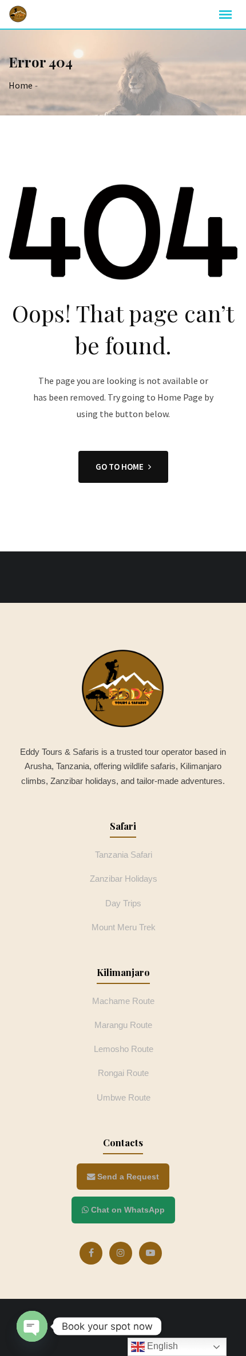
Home (21, 85)
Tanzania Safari (123, 854)
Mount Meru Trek (124, 927)
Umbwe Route (123, 1097)
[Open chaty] (32, 1326)
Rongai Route (123, 1073)
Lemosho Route (123, 1049)
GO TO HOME (120, 466)
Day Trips (123, 903)
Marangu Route (123, 1025)
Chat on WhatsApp (127, 1209)
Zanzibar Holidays (123, 878)
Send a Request (127, 1176)
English (161, 1346)
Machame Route (123, 1001)
